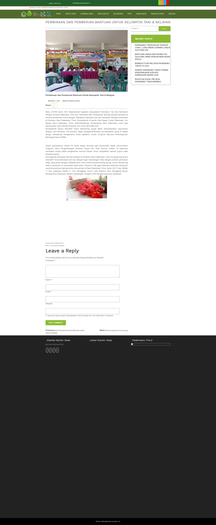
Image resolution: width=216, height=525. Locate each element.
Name (49, 279)
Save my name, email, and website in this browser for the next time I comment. (80, 315)
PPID (130, 13)
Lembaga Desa (86, 13)
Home (58, 13)
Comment (50, 260)
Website (49, 303)
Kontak (172, 13)
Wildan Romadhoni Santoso (71, 101)
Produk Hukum (157, 13)
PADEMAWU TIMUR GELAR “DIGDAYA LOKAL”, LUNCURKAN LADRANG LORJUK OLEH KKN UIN (152, 47)
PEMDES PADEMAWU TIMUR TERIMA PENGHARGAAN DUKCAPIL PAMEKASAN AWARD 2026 (151, 72)
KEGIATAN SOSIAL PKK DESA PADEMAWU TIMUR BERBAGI (148, 80)
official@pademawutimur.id (81, 3)
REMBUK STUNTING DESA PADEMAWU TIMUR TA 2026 (152, 64)
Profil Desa (70, 13)
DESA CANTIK (103, 13)
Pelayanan (118, 13)
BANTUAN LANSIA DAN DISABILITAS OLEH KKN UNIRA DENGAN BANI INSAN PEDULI (152, 56)
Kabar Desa (141, 13)
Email (49, 291)
